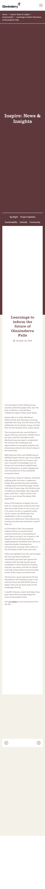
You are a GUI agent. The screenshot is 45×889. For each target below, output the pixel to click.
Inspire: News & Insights (20, 14)
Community (35, 222)
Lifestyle (23, 222)
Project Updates (27, 216)
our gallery (13, 601)
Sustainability (8, 17)
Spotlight (14, 216)
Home (4, 14)
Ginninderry (12, 5)
